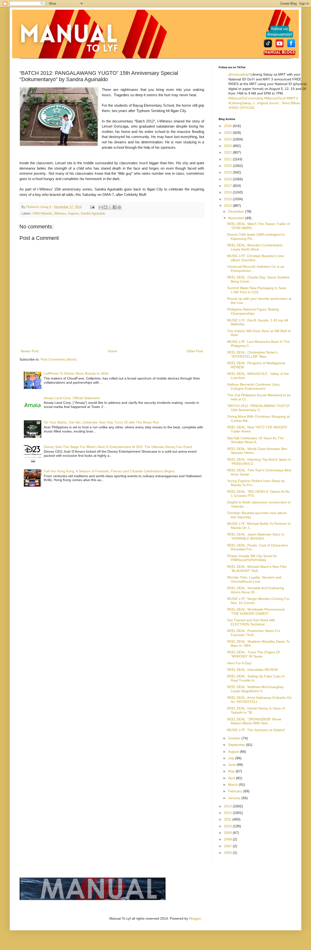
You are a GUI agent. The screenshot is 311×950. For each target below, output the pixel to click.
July (231, 758)
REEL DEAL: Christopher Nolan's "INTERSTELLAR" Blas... (252, 354)
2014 (228, 205)
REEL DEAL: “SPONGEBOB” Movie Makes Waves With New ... (254, 721)
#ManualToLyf (274, 98)
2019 (228, 172)
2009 (228, 833)
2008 (228, 839)
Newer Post (29, 351)
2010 (228, 826)
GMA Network (42, 213)
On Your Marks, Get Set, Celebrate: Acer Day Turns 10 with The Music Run (101, 422)
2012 (228, 813)
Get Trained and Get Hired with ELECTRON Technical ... (251, 622)
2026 (228, 126)
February (235, 791)
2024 (228, 139)
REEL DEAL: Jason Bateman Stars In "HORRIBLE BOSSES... (255, 536)
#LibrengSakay (239, 103)
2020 (228, 166)
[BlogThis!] (105, 207)
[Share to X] (110, 207)
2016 (228, 192)
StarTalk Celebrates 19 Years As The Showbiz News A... (255, 440)
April (232, 778)
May (232, 771)
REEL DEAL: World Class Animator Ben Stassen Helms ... (257, 451)
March (233, 784)
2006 (228, 853)
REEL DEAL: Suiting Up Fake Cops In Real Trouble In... (256, 678)
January (235, 798)
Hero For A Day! (239, 663)
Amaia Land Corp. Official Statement (72, 398)
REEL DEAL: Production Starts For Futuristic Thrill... (253, 633)
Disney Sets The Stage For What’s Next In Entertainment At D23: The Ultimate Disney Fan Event (118, 447)
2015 (228, 199)
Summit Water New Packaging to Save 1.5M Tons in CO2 (256, 290)
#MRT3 (292, 98)
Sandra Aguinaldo (93, 213)
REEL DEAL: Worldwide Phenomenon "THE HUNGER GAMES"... (256, 611)
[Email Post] (92, 207)
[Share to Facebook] (114, 207)
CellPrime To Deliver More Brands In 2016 (76, 373)
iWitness (60, 213)
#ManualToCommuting (245, 98)
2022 (228, 152)
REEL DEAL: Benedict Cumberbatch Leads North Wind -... (255, 247)
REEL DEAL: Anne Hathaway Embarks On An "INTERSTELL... (259, 700)
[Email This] (100, 207)
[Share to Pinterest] (119, 207)
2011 (228, 819)
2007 (228, 846)
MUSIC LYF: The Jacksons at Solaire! (256, 730)
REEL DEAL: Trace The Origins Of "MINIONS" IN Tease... (253, 654)
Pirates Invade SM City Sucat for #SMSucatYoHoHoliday (252, 558)
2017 (228, 186)
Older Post (195, 351)
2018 (228, 179)
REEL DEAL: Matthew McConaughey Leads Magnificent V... (255, 689)
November (236, 218)
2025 (228, 133)
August (234, 751)
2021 (228, 159)
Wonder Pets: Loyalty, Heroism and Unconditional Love (254, 579)
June (232, 765)
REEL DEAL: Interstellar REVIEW (252, 670)
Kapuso (73, 213)
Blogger (195, 918)
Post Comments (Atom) (59, 359)
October (235, 738)
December (236, 211)
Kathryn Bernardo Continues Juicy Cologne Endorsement (253, 386)
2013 (228, 806)
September (237, 745)
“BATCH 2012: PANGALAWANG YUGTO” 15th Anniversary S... (258, 408)
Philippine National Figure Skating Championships (253, 311)
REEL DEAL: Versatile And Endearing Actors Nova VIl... (255, 590)
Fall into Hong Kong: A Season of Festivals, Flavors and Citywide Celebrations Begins (109, 471)
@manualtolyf (239, 74)
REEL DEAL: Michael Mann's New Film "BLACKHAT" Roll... (257, 569)
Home (112, 351)
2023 (228, 146)
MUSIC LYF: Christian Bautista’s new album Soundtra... (255, 258)
